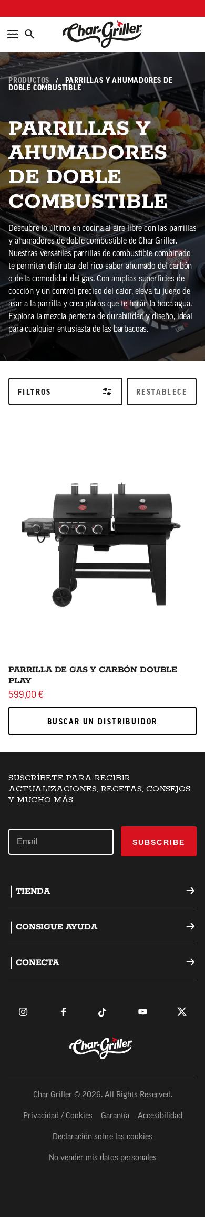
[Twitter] (182, 1012)
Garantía (115, 1116)
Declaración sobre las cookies (102, 1137)
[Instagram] (23, 1012)
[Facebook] (63, 1012)
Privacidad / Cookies (58, 1116)
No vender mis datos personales (103, 1158)
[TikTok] (102, 1012)
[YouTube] (142, 1012)
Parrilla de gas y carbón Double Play (92, 675)
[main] (102, 376)
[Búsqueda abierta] (29, 34)
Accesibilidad (160, 1116)
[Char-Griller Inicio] (102, 34)
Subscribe (158, 842)
